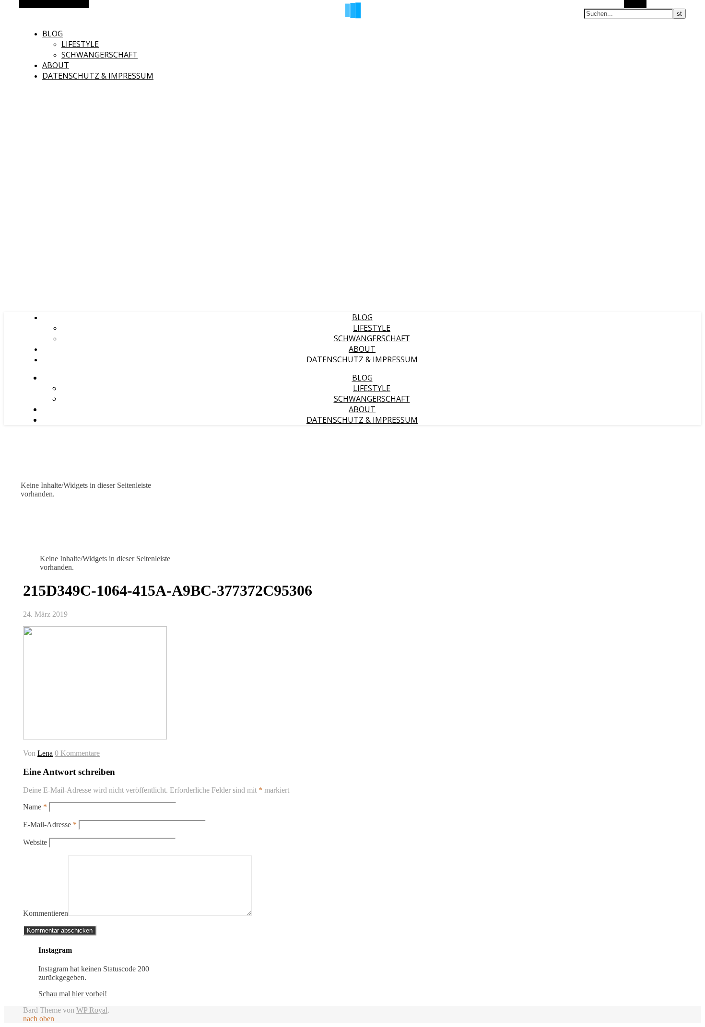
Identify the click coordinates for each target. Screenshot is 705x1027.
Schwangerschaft (99, 54)
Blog (52, 33)
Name (35, 807)
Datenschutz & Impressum (97, 75)
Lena (45, 753)
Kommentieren (45, 913)
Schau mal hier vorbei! (72, 994)
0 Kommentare (77, 753)
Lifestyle (80, 44)
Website (35, 842)
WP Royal (91, 1010)
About (55, 65)
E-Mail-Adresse (50, 824)
